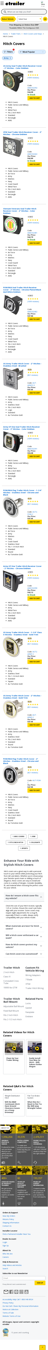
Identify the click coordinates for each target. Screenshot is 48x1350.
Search (5, 1268)
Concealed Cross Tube (11, 982)
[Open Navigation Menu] (2, 3)
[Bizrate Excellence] (6, 1332)
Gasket (28, 1007)
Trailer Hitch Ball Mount (11, 1000)
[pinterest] (16, 1292)
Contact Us (7, 1226)
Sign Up (6, 1245)
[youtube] (26, 1292)
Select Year (23, 19)
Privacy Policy (8, 1303)
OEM (33, 836)
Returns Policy (8, 1219)
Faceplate (29, 1012)
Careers (6, 1257)
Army (6, 58)
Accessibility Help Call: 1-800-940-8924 (18, 1299)
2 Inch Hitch (8, 972)
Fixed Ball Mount (11, 1010)
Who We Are (8, 1254)
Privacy (5, 1284)
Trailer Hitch (11, 967)
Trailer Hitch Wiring (34, 988)
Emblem (29, 1016)
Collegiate (35, 842)
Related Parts (34, 998)
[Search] (5, 12)
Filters (10, 51)
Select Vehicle (8, 19)
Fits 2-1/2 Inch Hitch (12, 1019)
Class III (7, 976)
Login (5, 1242)
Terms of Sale (8, 1313)
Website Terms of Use (11, 1316)
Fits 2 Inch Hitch (16, 842)
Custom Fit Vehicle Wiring (34, 969)
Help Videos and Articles (12, 1265)
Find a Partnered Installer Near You (17, 1234)
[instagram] (21, 1292)
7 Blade (28, 979)
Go (45, 19)
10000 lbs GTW (10, 987)
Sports (25, 848)
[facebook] (11, 1292)
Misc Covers (19, 836)
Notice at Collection (10, 1309)
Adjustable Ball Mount (13, 1006)
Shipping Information (11, 1222)
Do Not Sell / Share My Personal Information (20, 1306)
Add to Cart (35, 98)
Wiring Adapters (32, 975)
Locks (28, 1003)
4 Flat (27, 984)
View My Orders (9, 1216)
